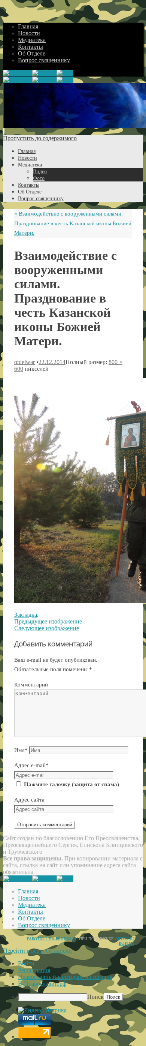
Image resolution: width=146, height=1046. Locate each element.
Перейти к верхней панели (37, 950)
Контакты (30, 46)
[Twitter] (44, 73)
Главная (28, 26)
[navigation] (73, 980)
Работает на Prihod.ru (52, 939)
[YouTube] (17, 73)
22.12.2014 (52, 362)
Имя (21, 750)
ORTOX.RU (125, 939)
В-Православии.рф (42, 983)
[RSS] (65, 73)
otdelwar (24, 362)
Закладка (25, 614)
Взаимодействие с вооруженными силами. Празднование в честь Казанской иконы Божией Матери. (72, 223)
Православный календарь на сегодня (65, 977)
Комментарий (31, 685)
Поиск (95, 997)
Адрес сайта (29, 800)
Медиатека (32, 40)
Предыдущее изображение (48, 621)
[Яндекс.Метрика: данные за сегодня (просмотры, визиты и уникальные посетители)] (42, 1010)
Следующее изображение (46, 628)
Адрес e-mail (31, 765)
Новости (29, 33)
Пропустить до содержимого (40, 138)
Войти (126, 943)
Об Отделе (31, 53)
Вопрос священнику (44, 60)
